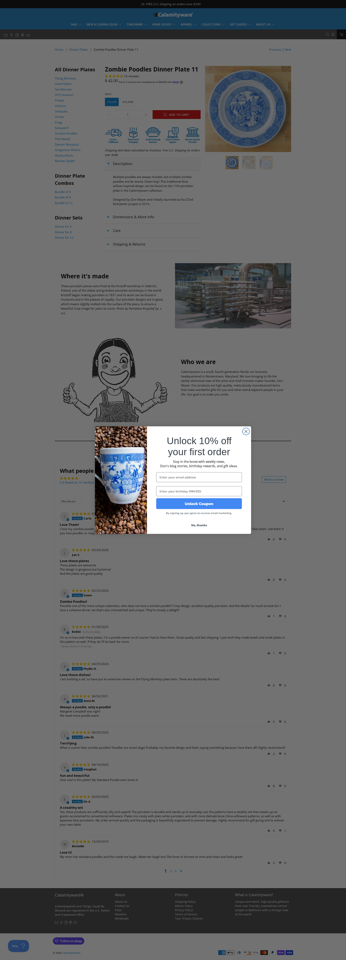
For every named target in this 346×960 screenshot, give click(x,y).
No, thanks (199, 525)
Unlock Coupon (199, 504)
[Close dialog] (245, 431)
